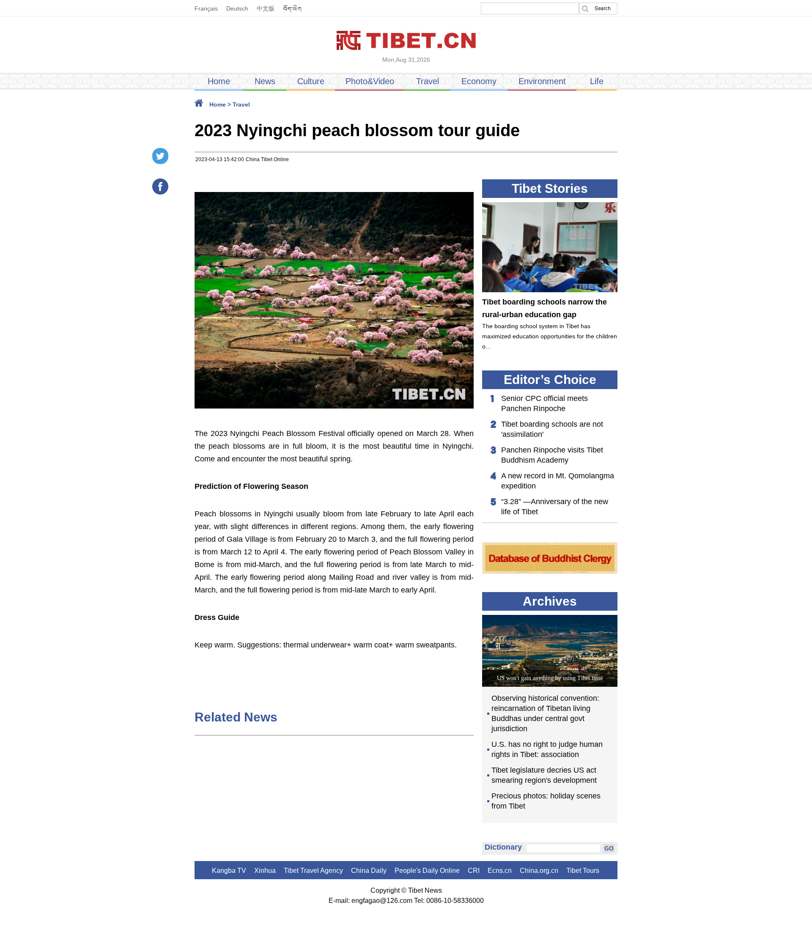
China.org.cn (539, 870)
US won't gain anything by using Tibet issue (550, 678)
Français (206, 8)
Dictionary (503, 847)
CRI (474, 870)
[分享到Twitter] (160, 156)
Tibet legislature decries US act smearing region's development (544, 775)
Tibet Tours (582, 870)
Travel (427, 81)
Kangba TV (229, 870)
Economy (479, 81)
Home (219, 81)
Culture (310, 81)
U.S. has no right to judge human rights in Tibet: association (547, 749)
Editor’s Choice (550, 380)
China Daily (369, 870)
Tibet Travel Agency (313, 870)
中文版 (265, 8)
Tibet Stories (550, 188)
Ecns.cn (500, 870)
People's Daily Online (427, 870)
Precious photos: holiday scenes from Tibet (546, 801)
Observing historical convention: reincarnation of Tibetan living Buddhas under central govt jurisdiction (545, 713)
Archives (550, 601)
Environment (542, 81)
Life (597, 81)
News (265, 81)
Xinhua (265, 870)
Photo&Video (370, 81)
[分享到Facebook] (160, 186)
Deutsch (237, 8)
